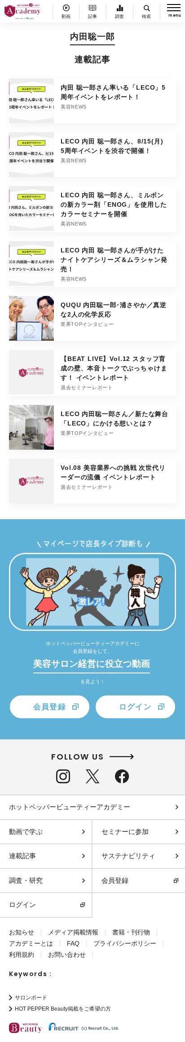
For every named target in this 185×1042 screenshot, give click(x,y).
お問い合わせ (67, 954)
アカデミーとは (31, 943)
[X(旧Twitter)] (92, 776)
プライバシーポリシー (124, 943)
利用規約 (21, 954)
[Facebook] (122, 776)
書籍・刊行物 (131, 932)
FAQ (73, 943)
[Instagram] (63, 776)
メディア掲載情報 (73, 932)
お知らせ (21, 932)
